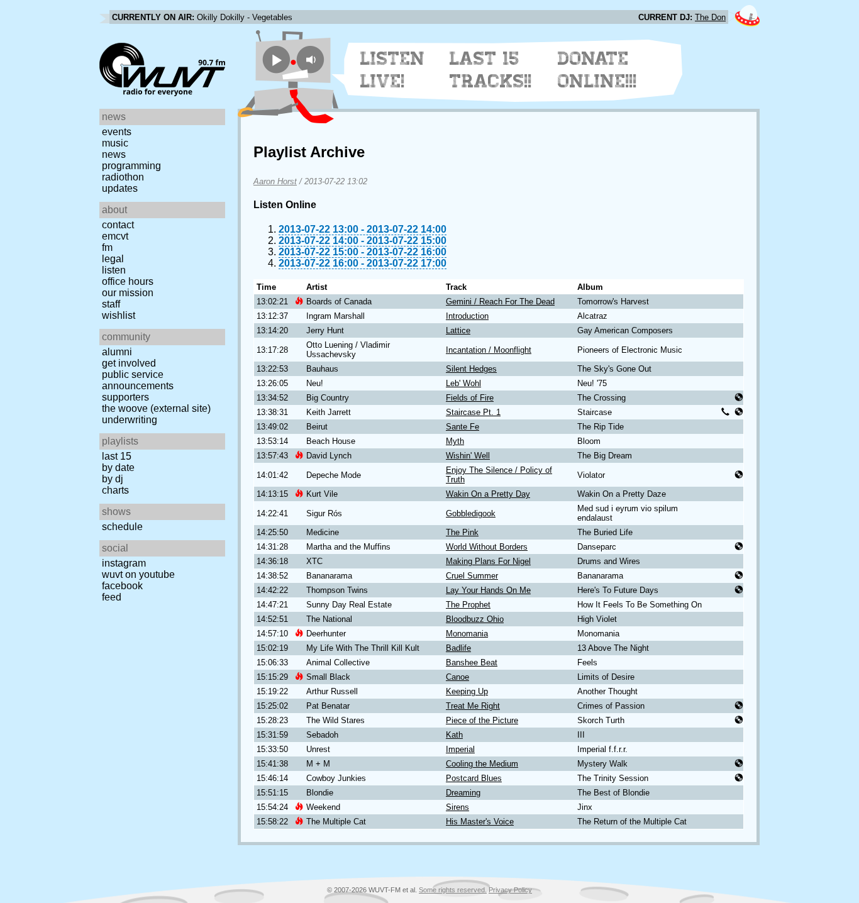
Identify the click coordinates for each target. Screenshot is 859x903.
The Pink (462, 532)
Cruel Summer (472, 575)
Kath (454, 735)
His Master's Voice (480, 821)
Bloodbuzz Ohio (475, 619)
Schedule (122, 526)
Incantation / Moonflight (488, 350)
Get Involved (129, 363)
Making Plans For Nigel (488, 561)
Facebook (122, 585)
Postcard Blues (474, 778)
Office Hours (127, 281)
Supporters (125, 397)
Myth (455, 441)
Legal (113, 258)
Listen (114, 270)
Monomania (467, 633)
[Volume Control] (312, 59)
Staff (111, 304)
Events (116, 131)
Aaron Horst (275, 181)
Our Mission (127, 292)
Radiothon (123, 177)
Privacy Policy (510, 890)
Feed (111, 597)
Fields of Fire (470, 397)
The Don (710, 17)
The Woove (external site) (156, 408)
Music (115, 143)
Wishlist (118, 315)
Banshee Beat (471, 662)
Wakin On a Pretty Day (488, 494)
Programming (131, 165)
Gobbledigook (471, 513)
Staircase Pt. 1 (473, 412)
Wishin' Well (468, 455)
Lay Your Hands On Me (488, 590)
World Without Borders (487, 546)
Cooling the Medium (482, 763)
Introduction (467, 316)
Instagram (124, 563)
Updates (120, 188)
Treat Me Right (473, 706)
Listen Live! (392, 69)
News (114, 154)
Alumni (117, 351)
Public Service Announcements (138, 380)
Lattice (458, 330)
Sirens (457, 807)
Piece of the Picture (482, 720)
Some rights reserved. (453, 890)
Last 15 (116, 456)
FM (107, 247)
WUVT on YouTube (138, 574)
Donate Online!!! (597, 69)
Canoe (457, 677)
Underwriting (129, 419)
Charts (115, 490)
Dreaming (463, 792)
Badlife (458, 648)
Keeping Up (467, 691)
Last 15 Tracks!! (491, 69)
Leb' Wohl (463, 383)
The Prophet (468, 604)
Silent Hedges (471, 369)
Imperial (460, 749)
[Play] (276, 59)
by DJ (112, 479)
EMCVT (115, 236)
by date (118, 467)
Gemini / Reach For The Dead (500, 301)
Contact (118, 224)
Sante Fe (462, 426)
